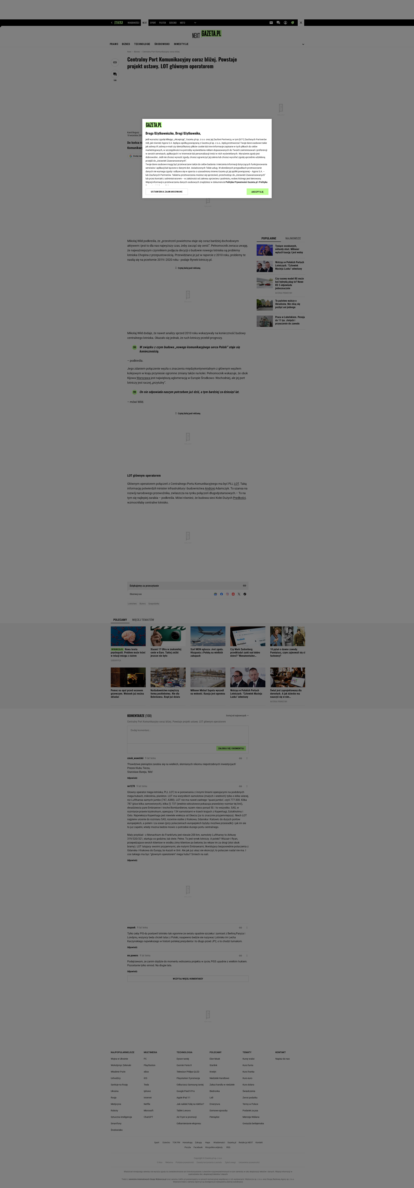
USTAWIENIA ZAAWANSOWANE (166, 191)
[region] (207, 158)
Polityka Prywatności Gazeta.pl (242, 182)
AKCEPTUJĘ (257, 192)
